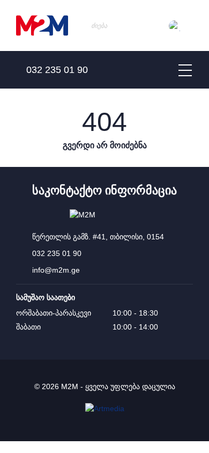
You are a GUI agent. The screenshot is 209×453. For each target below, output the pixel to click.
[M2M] (42, 25)
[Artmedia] (104, 408)
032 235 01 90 (56, 253)
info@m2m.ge (56, 270)
